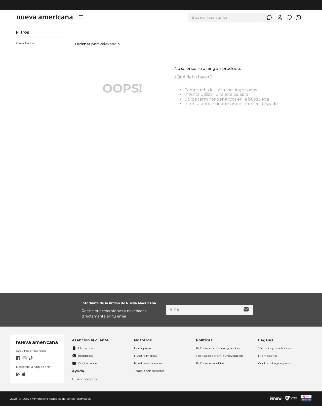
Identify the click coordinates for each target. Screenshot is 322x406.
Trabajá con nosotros (149, 371)
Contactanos (87, 363)
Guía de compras (84, 379)
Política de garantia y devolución (219, 355)
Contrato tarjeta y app (274, 363)
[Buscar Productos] (269, 18)
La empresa (142, 348)
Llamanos (85, 348)
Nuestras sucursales (148, 363)
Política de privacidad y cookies (218, 348)
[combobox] (232, 17)
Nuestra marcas (145, 355)
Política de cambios (210, 363)
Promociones (267, 355)
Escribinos (85, 355)
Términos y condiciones (274, 348)
